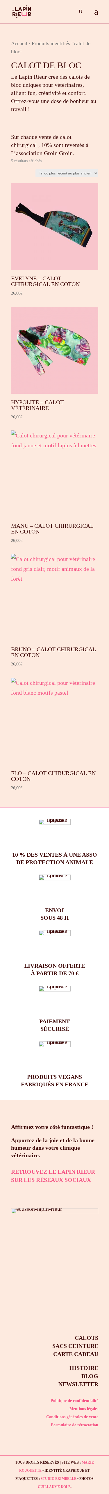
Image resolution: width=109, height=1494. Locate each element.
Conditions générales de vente (72, 1417)
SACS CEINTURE (75, 1346)
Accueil (19, 43)
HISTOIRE (83, 1368)
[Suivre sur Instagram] (17, 1193)
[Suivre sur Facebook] (34, 1193)
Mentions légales (83, 1409)
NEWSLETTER (78, 1384)
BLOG (89, 1376)
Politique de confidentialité (74, 1401)
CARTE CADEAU (75, 1354)
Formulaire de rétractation (74, 1425)
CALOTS (86, 1338)
